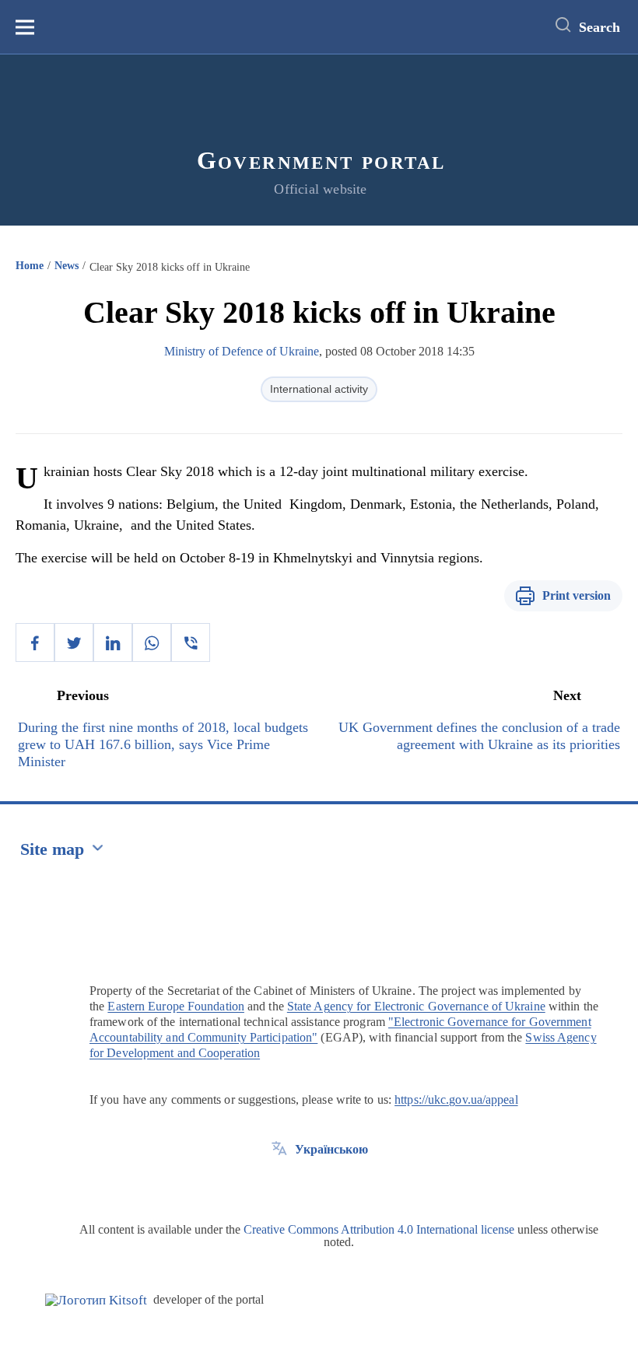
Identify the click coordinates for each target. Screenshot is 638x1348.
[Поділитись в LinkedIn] (112, 642)
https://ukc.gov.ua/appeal (456, 1099)
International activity (319, 389)
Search (599, 27)
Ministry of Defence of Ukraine (241, 351)
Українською (331, 1149)
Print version (576, 595)
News (66, 265)
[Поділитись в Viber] (190, 642)
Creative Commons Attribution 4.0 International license (379, 1229)
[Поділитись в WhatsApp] (151, 642)
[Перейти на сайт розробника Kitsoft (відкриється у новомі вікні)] (96, 1300)
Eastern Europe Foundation (175, 1006)
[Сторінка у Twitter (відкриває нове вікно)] (279, 1184)
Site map (52, 849)
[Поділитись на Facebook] (35, 642)
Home (30, 265)
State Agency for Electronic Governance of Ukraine (416, 1006)
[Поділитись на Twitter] (74, 642)
